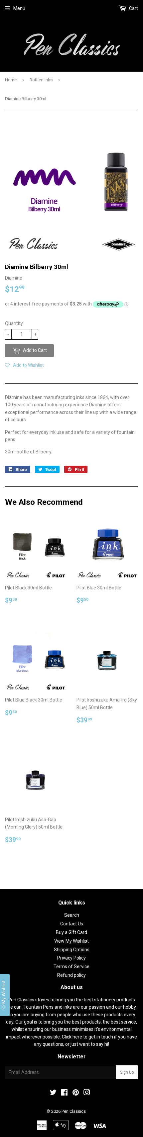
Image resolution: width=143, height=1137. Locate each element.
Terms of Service (71, 966)
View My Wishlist (71, 941)
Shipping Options (71, 949)
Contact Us (71, 923)
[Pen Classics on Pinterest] (75, 1093)
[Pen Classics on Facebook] (64, 1093)
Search (71, 915)
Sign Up (127, 1072)
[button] (24, 365)
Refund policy (71, 975)
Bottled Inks (41, 79)
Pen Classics (74, 1111)
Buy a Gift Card (71, 932)
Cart (133, 8)
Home (11, 79)
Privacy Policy (71, 958)
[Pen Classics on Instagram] (86, 1093)
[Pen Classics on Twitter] (53, 1093)
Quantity (14, 323)
